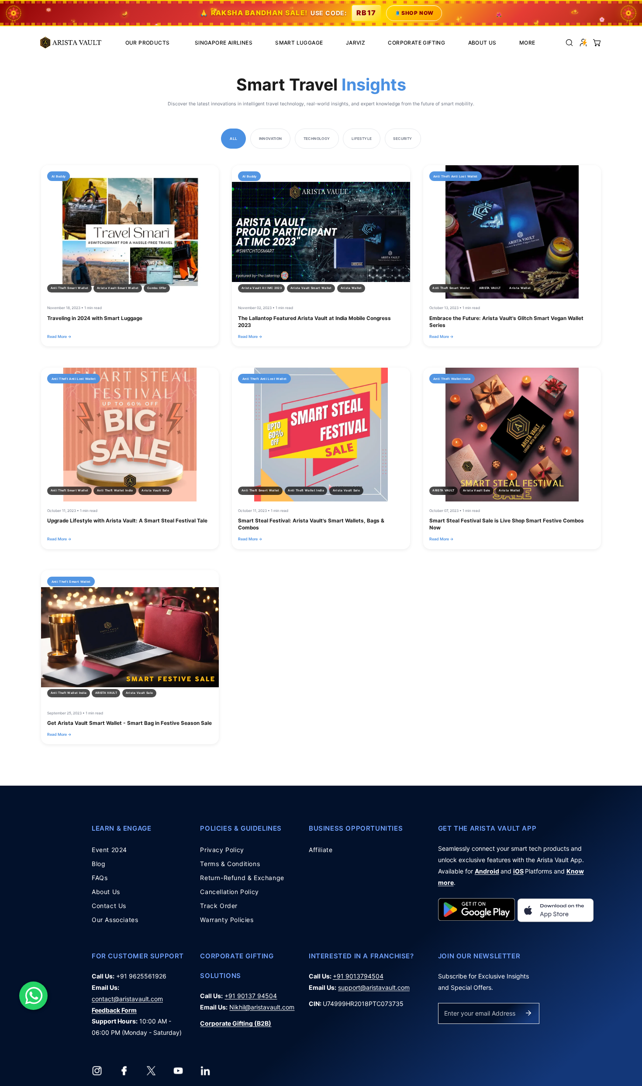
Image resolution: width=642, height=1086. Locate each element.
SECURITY (402, 138)
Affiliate (320, 849)
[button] (597, 42)
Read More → (59, 336)
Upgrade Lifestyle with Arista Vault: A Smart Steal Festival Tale (127, 521)
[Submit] (528, 1013)
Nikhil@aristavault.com (261, 1007)
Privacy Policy (222, 849)
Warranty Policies (226, 919)
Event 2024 (109, 849)
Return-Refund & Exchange (242, 877)
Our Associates (115, 919)
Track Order (219, 905)
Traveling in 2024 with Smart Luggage (94, 318)
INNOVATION (270, 138)
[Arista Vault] (70, 42)
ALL (233, 138)
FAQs (99, 877)
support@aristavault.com (374, 987)
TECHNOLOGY (317, 138)
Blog (98, 863)
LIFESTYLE (362, 138)
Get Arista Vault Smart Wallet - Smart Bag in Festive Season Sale (129, 723)
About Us (106, 891)
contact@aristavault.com (127, 998)
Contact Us (109, 905)
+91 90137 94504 (250, 995)
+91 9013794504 (358, 976)
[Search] (569, 42)
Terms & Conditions (230, 863)
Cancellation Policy (229, 891)
